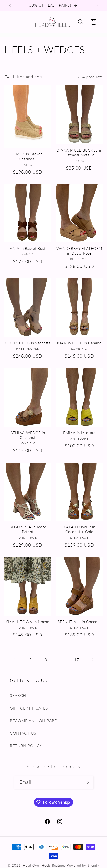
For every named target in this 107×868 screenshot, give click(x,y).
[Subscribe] (86, 782)
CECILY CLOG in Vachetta (28, 343)
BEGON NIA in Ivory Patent (27, 529)
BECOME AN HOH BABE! (34, 720)
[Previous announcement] (9, 5)
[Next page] (92, 659)
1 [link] (14, 659)
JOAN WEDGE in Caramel (79, 343)
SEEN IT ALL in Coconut (79, 621)
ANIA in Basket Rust (27, 248)
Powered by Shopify (83, 865)
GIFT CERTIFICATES (29, 708)
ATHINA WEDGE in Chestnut (27, 435)
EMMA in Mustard (79, 432)
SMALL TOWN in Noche (27, 621)
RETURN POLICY (26, 745)
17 (76, 659)
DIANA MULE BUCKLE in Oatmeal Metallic (79, 152)
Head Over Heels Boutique (44, 865)
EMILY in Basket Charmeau (27, 156)
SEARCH (18, 695)
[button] (11, 22)
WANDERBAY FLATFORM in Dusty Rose (79, 250)
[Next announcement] (97, 5)
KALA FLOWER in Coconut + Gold (79, 529)
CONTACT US (23, 733)
